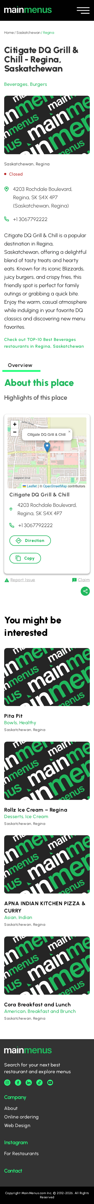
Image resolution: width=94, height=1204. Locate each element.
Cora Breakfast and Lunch (37, 1004)
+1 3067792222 (30, 219)
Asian (10, 917)
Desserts (13, 816)
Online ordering (21, 1117)
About (11, 1108)
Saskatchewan (28, 32)
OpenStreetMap (55, 485)
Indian (25, 917)
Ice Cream (36, 816)
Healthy (28, 723)
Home (9, 32)
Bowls (10, 723)
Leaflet (31, 485)
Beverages (16, 84)
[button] (47, 447)
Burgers (38, 84)
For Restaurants (21, 1153)
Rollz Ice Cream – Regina (35, 810)
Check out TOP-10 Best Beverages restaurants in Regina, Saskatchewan (44, 343)
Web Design (17, 1125)
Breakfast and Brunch (52, 1011)
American (15, 1011)
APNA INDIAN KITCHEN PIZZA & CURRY (44, 907)
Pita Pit (13, 716)
